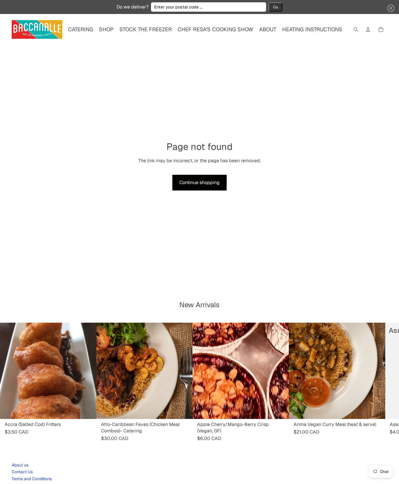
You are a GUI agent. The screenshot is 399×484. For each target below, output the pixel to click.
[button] (389, 8)
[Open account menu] (368, 29)
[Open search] (355, 29)
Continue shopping (199, 182)
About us (20, 465)
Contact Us (22, 471)
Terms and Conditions (32, 478)
